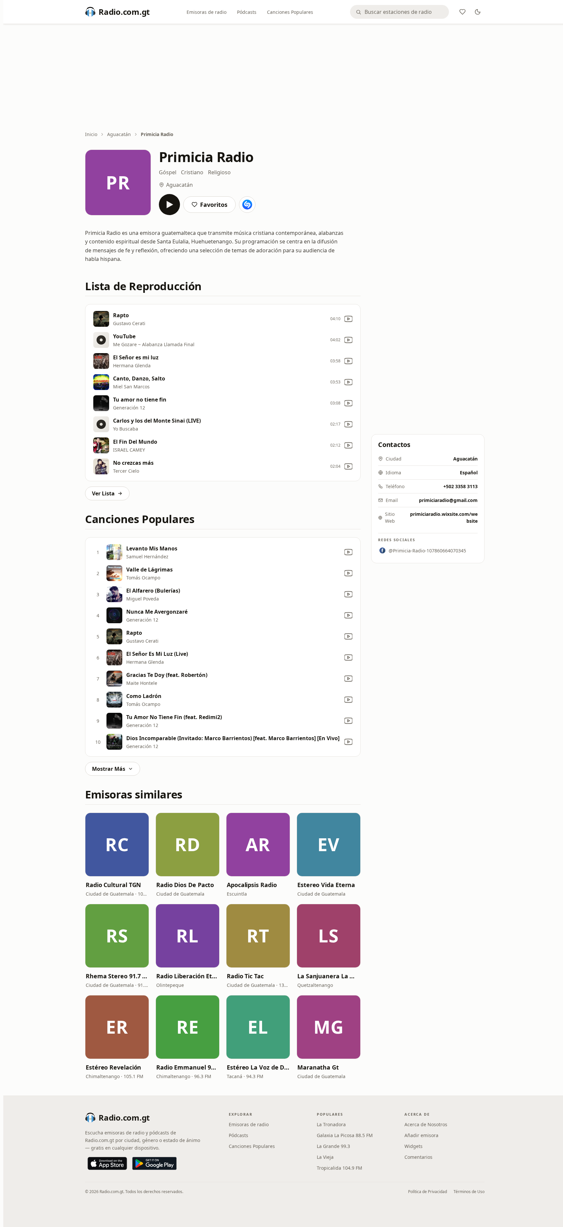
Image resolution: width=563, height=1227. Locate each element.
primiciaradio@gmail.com (448, 500)
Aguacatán (119, 134)
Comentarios (418, 1157)
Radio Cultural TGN (113, 885)
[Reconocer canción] (247, 204)
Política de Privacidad (427, 1191)
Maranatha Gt (318, 1067)
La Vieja (325, 1157)
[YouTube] (348, 319)
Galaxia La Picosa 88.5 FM (345, 1135)
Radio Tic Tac (245, 976)
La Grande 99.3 (333, 1146)
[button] (117, 845)
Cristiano (192, 172)
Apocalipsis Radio (252, 885)
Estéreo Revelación (113, 1067)
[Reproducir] (169, 204)
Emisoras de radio (206, 12)
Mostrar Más (108, 768)
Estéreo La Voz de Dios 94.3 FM (258, 1067)
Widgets (413, 1146)
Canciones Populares (290, 12)
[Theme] (478, 12)
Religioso (219, 172)
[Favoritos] (462, 12)
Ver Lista (103, 493)
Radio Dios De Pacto (185, 885)
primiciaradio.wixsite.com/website (444, 517)
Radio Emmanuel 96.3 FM (187, 1067)
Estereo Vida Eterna (326, 885)
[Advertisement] (285, 78)
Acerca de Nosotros (425, 1124)
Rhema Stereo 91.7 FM (117, 976)
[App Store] (107, 1163)
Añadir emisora (421, 1135)
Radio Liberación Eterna (187, 976)
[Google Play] (154, 1163)
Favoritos (213, 205)
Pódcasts (246, 12)
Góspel (167, 172)
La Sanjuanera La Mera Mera (328, 976)
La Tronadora (331, 1124)
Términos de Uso (469, 1191)
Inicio (91, 134)
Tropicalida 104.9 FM (339, 1168)
